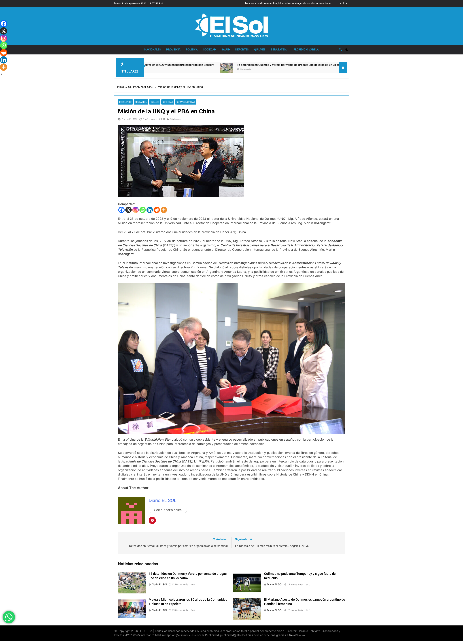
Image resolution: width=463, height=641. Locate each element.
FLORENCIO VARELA (306, 49)
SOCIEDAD (209, 49)
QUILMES (259, 49)
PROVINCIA (173, 49)
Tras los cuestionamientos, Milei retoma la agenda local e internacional (288, 1)
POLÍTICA (192, 49)
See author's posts (168, 510)
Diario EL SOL (129, 119)
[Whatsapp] (142, 210)
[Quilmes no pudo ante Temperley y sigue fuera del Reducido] (306, 67)
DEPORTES (242, 49)
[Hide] (1, 74)
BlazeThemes (297, 635)
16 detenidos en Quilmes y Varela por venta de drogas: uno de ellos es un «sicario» (240, 65)
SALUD (225, 49)
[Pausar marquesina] (343, 67)
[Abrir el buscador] (340, 49)
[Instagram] (135, 210)
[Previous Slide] (340, 3)
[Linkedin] (149, 210)
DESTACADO (125, 101)
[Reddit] (157, 210)
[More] (164, 210)
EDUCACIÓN (141, 101)
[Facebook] (121, 210)
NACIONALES (152, 49)
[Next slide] (346, 3)
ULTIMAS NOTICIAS (186, 101)
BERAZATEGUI (279, 49)
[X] (128, 210)
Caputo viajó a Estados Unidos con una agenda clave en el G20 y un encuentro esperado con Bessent (284, 5)
